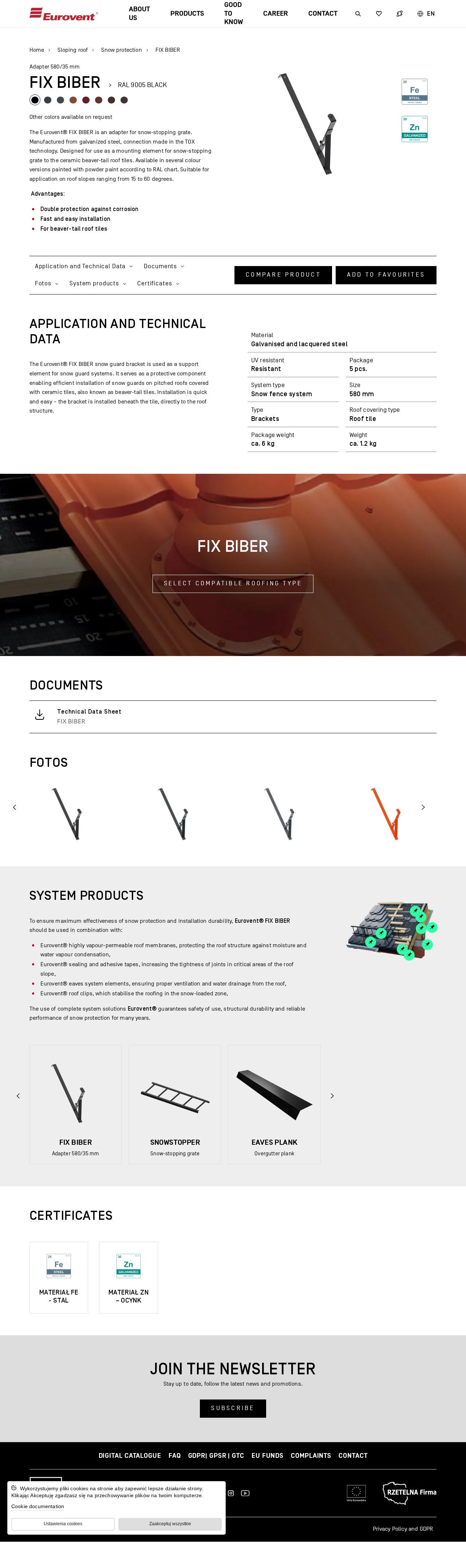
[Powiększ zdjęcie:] (73, 813)
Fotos (43, 283)
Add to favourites (386, 274)
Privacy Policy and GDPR (403, 1529)
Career (275, 13)
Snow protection (121, 50)
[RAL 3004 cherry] (85, 99)
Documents (160, 266)
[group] (75, 1104)
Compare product (283, 274)
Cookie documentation (37, 1506)
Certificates (154, 283)
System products (94, 283)
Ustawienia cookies (63, 1523)
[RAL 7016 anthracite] (47, 99)
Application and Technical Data (80, 266)
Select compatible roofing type (233, 583)
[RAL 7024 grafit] (60, 99)
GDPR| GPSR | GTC (216, 1456)
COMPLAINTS (311, 1456)
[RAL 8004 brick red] (73, 99)
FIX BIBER (167, 50)
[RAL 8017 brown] (111, 99)
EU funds (268, 1456)
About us (139, 13)
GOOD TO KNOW (233, 13)
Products (187, 13)
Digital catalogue (130, 1456)
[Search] (358, 13)
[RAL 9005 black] (34, 99)
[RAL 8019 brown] (124, 99)
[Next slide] (332, 1096)
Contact (322, 13)
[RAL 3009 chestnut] (98, 99)
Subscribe (232, 1408)
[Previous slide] (15, 807)
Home (36, 50)
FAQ (175, 1456)
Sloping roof (73, 50)
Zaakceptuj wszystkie (170, 1523)
